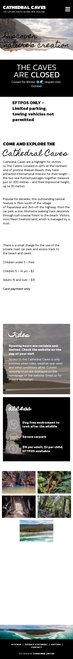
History (56, 644)
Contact (36, 647)
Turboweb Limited (43, 653)
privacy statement (36, 644)
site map (16, 644)
